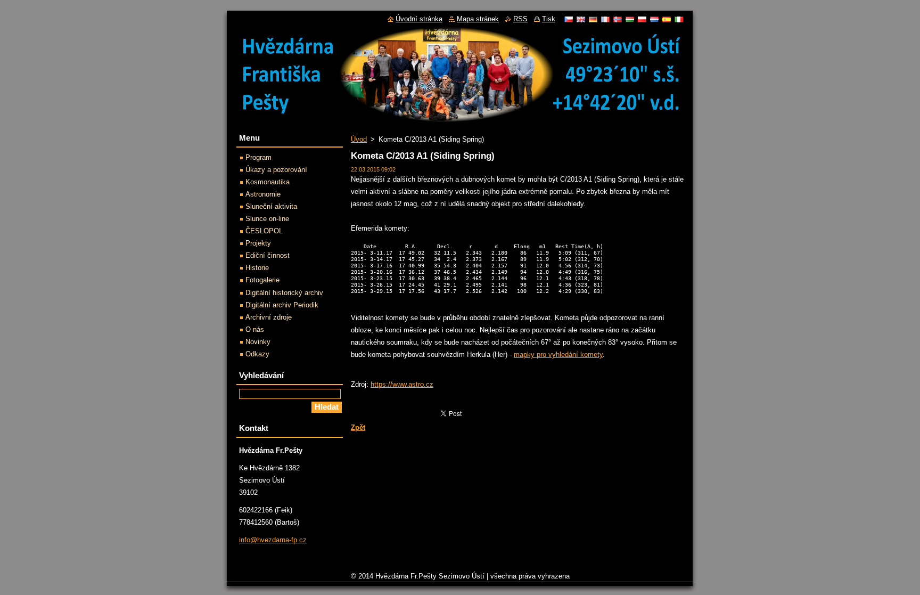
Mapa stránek (478, 19)
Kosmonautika (267, 182)
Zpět (358, 427)
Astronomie (263, 194)
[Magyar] (630, 19)
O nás (254, 329)
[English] (581, 19)
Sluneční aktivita (271, 206)
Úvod (359, 139)
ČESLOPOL (264, 231)
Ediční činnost (267, 255)
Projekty (258, 243)
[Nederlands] (654, 19)
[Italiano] (679, 19)
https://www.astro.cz (402, 384)
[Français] (605, 19)
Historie (257, 268)
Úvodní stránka (419, 19)
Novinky (257, 342)
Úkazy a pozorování (276, 170)
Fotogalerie (262, 280)
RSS (520, 19)
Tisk (548, 19)
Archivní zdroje (268, 317)
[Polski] (642, 19)
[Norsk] (617, 19)
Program (258, 157)
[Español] (666, 19)
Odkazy (257, 354)
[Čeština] (568, 19)
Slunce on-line (267, 219)
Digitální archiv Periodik (281, 305)
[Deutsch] (593, 19)
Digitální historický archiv (284, 293)
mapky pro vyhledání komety (558, 354)
